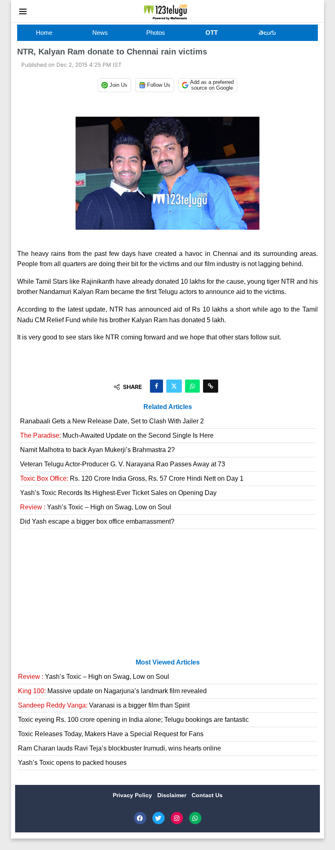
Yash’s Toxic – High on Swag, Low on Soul (95, 507)
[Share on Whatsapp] (192, 386)
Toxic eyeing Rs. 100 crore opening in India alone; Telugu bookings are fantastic (133, 719)
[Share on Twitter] (174, 386)
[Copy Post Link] (210, 386)
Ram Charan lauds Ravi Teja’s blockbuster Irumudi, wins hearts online (119, 748)
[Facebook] (140, 818)
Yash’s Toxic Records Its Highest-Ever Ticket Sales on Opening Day (118, 492)
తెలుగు (267, 32)
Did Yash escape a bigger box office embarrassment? (97, 521)
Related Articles (167, 406)
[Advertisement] (167, 597)
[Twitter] (158, 818)
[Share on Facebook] (156, 386)
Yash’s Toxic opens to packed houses (72, 762)
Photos (155, 32)
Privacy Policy (133, 795)
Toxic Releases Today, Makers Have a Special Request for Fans (110, 733)
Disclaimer (172, 795)
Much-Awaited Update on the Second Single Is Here (117, 435)
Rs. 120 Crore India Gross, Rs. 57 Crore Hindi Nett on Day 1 (131, 478)
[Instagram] (177, 818)
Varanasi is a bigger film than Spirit (104, 705)
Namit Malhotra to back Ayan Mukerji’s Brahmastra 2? (97, 449)
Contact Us (207, 795)
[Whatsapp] (195, 818)
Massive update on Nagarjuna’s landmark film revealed (112, 690)
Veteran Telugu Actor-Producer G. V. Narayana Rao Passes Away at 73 (122, 464)
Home (44, 32)
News (100, 32)
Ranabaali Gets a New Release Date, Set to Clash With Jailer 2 (112, 421)
